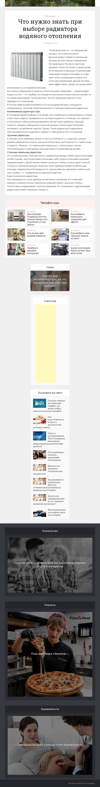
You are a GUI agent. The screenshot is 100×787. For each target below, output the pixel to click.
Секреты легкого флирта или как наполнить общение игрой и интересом (50, 564)
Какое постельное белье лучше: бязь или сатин (81, 250)
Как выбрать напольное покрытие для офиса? (78, 218)
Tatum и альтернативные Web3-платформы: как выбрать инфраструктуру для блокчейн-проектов (49, 440)
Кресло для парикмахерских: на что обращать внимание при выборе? (50, 281)
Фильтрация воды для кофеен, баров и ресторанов (57, 512)
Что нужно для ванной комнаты (36, 234)
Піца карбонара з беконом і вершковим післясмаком (56, 456)
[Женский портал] (50, 3)
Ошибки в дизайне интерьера (33, 250)
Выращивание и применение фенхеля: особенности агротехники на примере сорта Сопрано (48, 484)
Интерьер (50, 16)
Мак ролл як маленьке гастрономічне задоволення (48, 470)
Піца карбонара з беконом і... (50, 653)
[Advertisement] (46, 343)
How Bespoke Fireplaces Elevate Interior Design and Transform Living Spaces (37, 219)
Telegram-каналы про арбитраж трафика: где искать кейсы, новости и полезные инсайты (49, 405)
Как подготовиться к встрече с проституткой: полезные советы (48, 422)
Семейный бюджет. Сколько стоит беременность (50, 744)
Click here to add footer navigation (81, 783)
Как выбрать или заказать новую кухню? (80, 236)
